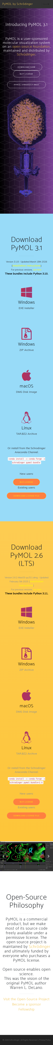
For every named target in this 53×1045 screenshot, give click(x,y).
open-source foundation (31, 47)
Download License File (26, 496)
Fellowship (26, 1009)
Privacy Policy (45, 1040)
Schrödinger (26, 54)
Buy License (26, 74)
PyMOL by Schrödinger (17, 4)
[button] (4, 856)
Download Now (26, 67)
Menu (45, 4)
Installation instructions (26, 265)
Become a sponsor (26, 1004)
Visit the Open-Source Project (26, 999)
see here (37, 269)
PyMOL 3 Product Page (26, 85)
